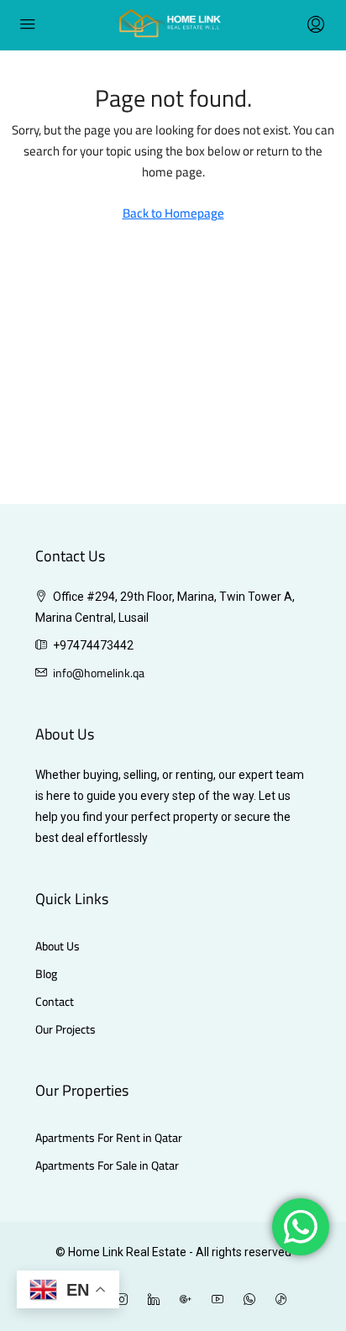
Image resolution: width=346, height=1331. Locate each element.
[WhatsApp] (253, 1300)
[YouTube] (221, 1300)
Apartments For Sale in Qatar (107, 1165)
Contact (54, 1002)
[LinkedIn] (157, 1300)
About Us (57, 946)
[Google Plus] (189, 1300)
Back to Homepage (173, 213)
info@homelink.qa (98, 673)
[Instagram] (125, 1300)
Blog (46, 974)
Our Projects (65, 1029)
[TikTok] (284, 1300)
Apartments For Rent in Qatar (108, 1138)
